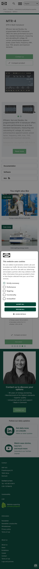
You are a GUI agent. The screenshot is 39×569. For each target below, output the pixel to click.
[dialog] (19, 284)
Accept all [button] (20, 304)
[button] (19, 314)
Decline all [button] (20, 309)
